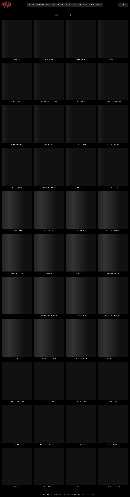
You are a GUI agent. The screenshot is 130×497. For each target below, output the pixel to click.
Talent (61, 5)
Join (79, 4)
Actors (74, 4)
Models (32, 5)
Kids (68, 5)
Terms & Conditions (76, 494)
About (92, 4)
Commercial (51, 5)
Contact (98, 4)
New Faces (40, 4)
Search (85, 4)
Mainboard (91, 494)
